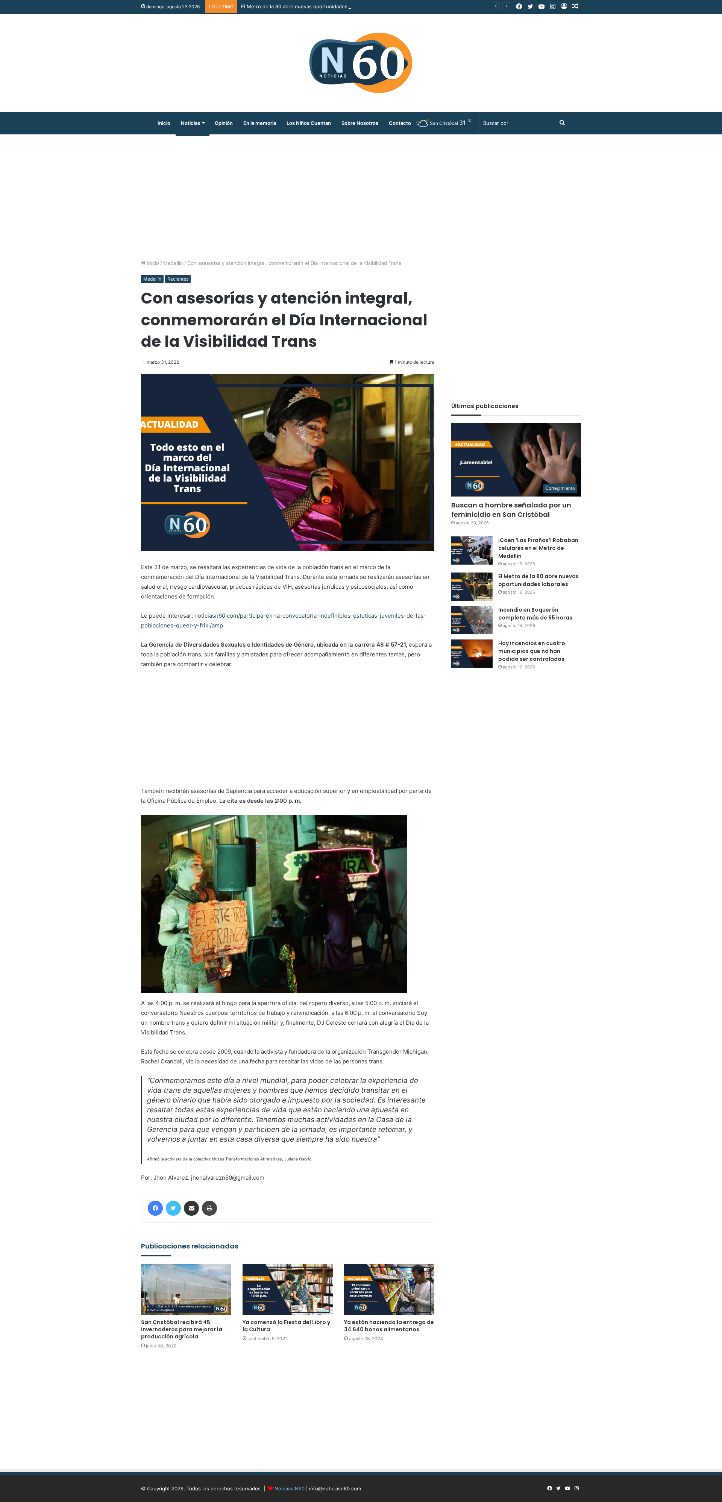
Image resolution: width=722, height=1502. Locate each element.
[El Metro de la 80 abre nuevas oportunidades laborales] (472, 587)
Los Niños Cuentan (309, 123)
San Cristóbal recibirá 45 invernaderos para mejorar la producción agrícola (181, 1329)
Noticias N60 (290, 1488)
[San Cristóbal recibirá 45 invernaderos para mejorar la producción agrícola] (186, 1289)
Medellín (173, 263)
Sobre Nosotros (359, 123)
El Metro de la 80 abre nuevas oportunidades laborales (305, 6)
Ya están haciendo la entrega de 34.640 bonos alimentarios (389, 1325)
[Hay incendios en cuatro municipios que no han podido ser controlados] (472, 653)
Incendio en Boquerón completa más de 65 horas (535, 613)
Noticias (190, 123)
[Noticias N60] (361, 63)
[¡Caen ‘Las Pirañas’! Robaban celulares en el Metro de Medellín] (472, 550)
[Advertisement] (361, 195)
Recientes (177, 279)
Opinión (224, 123)
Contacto (400, 123)
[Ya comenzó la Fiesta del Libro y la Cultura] (288, 1289)
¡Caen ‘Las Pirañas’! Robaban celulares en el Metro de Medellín (538, 548)
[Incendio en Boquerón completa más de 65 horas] (472, 620)
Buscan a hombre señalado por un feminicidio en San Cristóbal (511, 509)
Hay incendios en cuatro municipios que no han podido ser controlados (532, 651)
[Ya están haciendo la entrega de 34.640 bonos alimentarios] (389, 1289)
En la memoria (259, 123)
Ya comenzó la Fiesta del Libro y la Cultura (286, 1325)
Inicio (164, 123)
